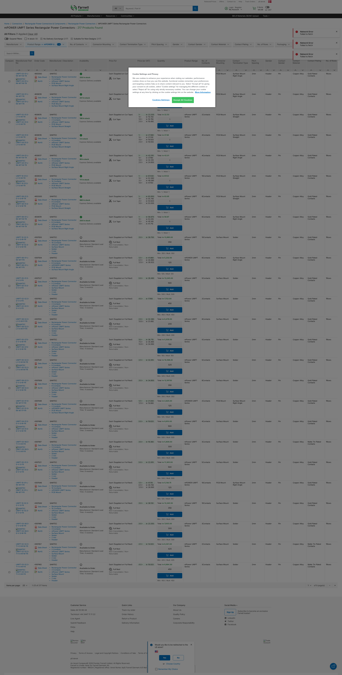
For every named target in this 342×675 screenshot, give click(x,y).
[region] (172, 87)
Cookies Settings (161, 100)
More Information (203, 92)
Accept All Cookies (182, 100)
